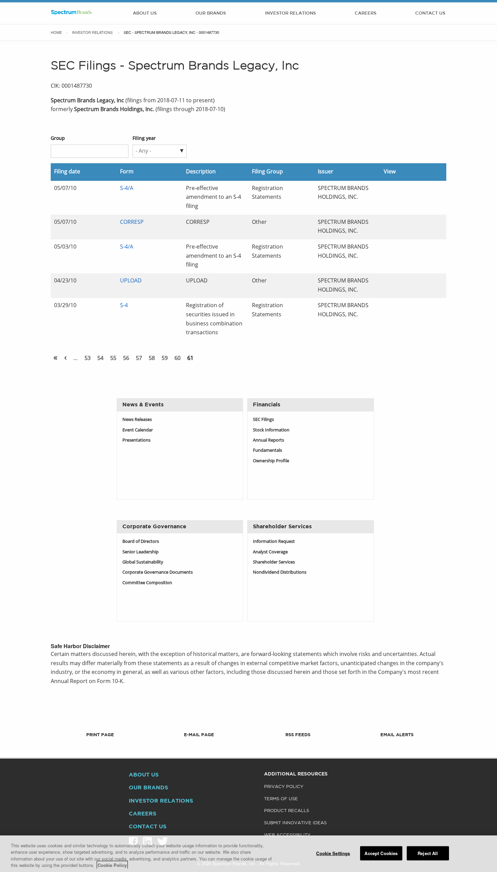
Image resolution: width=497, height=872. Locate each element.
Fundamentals (267, 450)
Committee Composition (147, 583)
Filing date (67, 172)
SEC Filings (263, 420)
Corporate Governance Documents (157, 572)
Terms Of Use (281, 799)
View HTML (387, 190)
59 (165, 358)
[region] (248, 853)
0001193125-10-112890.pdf (395, 224)
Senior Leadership (140, 552)
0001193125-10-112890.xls (409, 224)
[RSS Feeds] (298, 725)
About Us (145, 13)
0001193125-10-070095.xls (409, 307)
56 (126, 358)
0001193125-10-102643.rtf (402, 248)
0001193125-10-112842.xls (409, 190)
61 (190, 358)
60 (177, 358)
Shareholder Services (274, 562)
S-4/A (126, 188)
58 (152, 358)
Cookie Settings (333, 853)
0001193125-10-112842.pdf (395, 190)
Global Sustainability (142, 562)
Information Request (274, 541)
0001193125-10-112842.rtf (402, 190)
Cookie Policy (112, 865)
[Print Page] (100, 725)
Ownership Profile (271, 461)
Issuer (325, 172)
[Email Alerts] (397, 725)
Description (201, 172)
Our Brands (210, 13)
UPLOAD (131, 281)
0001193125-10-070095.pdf (395, 307)
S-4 (124, 306)
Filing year (144, 138)
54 (100, 358)
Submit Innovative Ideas (295, 823)
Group (58, 138)
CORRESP (132, 222)
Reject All (428, 853)
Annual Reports (268, 440)
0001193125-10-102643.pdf (395, 248)
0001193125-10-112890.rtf (402, 224)
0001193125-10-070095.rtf (402, 307)
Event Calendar (137, 430)
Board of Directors (140, 541)
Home (56, 32)
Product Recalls (286, 811)
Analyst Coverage (270, 552)
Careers (365, 13)
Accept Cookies (381, 853)
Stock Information (271, 430)
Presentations (136, 440)
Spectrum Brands (71, 13)
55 (113, 358)
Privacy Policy (283, 787)
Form (127, 172)
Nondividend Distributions (279, 572)
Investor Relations (290, 13)
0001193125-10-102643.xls (409, 248)
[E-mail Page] (199, 725)
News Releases (137, 420)
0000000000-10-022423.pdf (387, 282)
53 (88, 358)
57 (139, 358)
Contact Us (430, 13)
